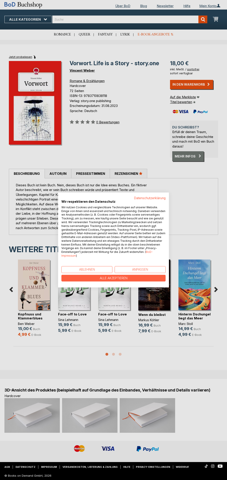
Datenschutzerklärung (150, 198)
